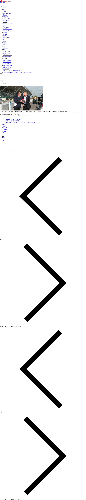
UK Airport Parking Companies (7, 13)
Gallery (4, 45)
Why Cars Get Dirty (5, 58)
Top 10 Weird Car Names (6, 69)
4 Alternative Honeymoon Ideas (7, 29)
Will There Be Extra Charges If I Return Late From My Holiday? (11, 70)
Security (4, 49)
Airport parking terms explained (7, 24)
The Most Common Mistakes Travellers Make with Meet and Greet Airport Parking (14, 71)
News (2, 82)
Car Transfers (4, 35)
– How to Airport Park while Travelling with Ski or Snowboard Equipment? (14, 121)
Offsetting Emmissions (6, 26)
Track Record (4, 47)
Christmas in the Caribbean (6, 51)
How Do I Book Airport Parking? (7, 54)
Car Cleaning (4, 36)
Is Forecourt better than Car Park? (7, 55)
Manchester (4, 11)
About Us (3, 39)
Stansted (4, 10)
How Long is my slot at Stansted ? (7, 59)
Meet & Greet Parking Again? (7, 68)
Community (3, 25)
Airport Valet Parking (5, 19)
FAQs (2, 142)
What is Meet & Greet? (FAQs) (7, 12)
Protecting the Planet (6, 27)
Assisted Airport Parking (6, 20)
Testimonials (4, 42)
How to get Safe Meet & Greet (7, 56)
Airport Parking (4, 17)
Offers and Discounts (4, 141)
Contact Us (4, 41)
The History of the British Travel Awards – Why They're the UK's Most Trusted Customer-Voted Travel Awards (17, 72)
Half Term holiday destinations (7, 60)
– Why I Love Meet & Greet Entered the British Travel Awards (12, 119)
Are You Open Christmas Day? (7, 63)
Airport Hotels (5, 34)
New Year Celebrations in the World (7, 65)
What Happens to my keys (6, 14)
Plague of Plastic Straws (6, 30)
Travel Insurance (5, 38)
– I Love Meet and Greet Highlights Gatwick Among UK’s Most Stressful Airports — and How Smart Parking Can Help (19, 122)
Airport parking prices (6, 52)
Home (2, 81)
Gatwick (4, 9)
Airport (1, 73)
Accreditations (5, 15)
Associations (4, 43)
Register (4, 2)
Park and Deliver (5, 21)
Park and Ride (5, 22)
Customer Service (5, 48)
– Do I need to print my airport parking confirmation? (11, 120)
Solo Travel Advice (5, 28)
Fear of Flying (5, 32)
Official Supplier (5, 44)
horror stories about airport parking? (8, 61)
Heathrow (3, 136)
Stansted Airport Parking (6, 18)
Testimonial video (5, 16)
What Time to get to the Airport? (7, 57)
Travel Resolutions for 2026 (6, 66)
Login (1, 2)
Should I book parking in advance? (7, 23)
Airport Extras (3, 33)
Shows (4, 46)
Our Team (4, 40)
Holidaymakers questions (6, 53)
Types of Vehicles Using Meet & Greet (8, 64)
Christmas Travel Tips (6, 31)
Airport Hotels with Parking (6, 37)
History (4, 50)
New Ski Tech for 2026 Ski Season (7, 67)
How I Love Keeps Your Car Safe (7, 62)
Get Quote (2, 80)
